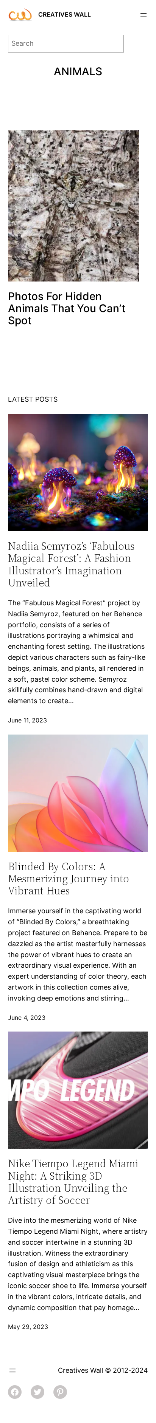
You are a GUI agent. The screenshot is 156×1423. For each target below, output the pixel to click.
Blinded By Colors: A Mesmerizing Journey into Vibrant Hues (68, 878)
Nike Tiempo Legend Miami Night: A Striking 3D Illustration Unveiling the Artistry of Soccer (73, 1181)
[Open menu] (143, 14)
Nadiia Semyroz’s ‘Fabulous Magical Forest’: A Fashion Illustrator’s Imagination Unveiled (71, 564)
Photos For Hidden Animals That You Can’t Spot (66, 308)
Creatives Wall (64, 14)
